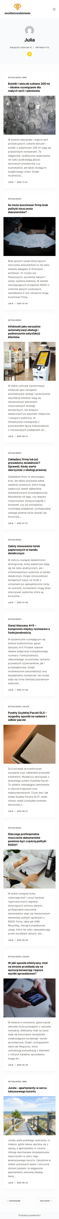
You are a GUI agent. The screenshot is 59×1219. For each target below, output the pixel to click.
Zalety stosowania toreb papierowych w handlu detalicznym (24, 550)
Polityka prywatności (29, 1215)
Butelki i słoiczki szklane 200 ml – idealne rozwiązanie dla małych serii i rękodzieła (29, 87)
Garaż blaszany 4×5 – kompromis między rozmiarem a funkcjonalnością (29, 629)
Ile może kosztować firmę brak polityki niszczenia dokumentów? (28, 208)
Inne (24, 77)
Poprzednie (14, 1201)
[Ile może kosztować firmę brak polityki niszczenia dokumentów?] (29, 236)
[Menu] (54, 9)
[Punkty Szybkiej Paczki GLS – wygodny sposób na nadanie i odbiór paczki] (29, 744)
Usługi (25, 706)
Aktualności (14, 77)
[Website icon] (29, 54)
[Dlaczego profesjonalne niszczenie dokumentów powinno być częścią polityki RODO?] (29, 869)
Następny (45, 1201)
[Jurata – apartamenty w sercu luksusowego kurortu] (29, 1115)
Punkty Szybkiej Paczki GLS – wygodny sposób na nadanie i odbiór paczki (27, 716)
